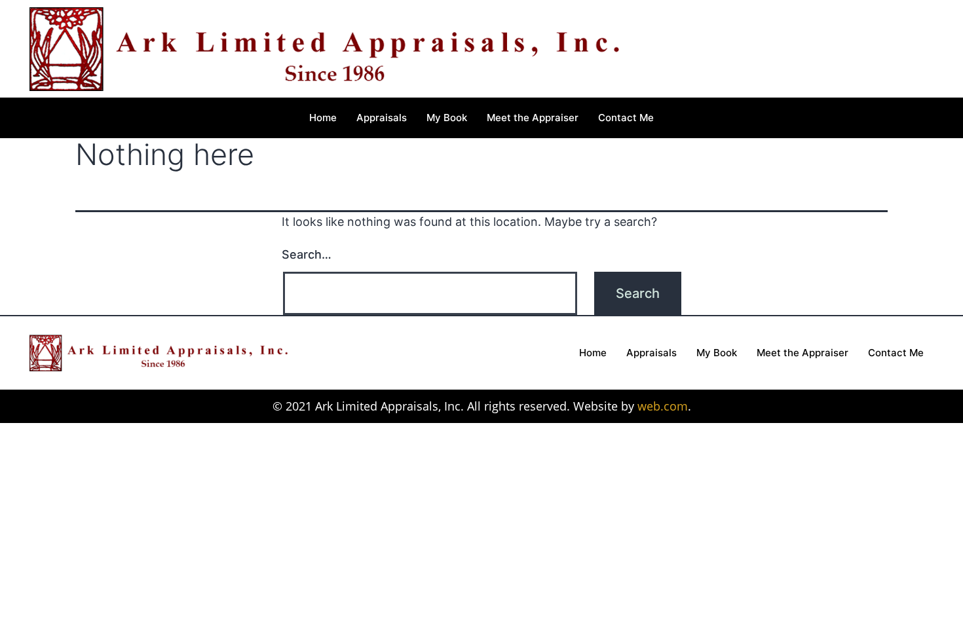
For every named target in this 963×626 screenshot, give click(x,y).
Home (323, 117)
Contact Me (626, 117)
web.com (662, 406)
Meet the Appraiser (532, 117)
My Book (446, 117)
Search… (306, 254)
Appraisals (381, 117)
